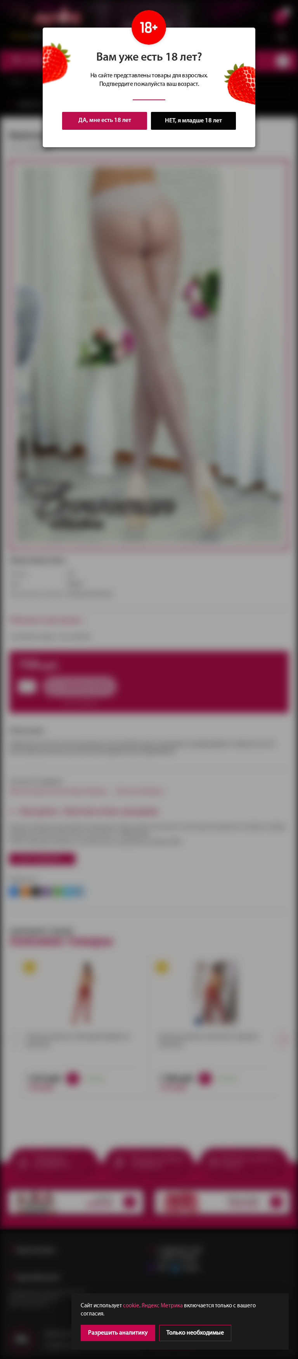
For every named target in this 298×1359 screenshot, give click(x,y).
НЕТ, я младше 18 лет (193, 121)
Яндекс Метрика (162, 1306)
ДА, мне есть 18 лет (104, 120)
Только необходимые (195, 1333)
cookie (131, 1306)
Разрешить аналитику (118, 1333)
